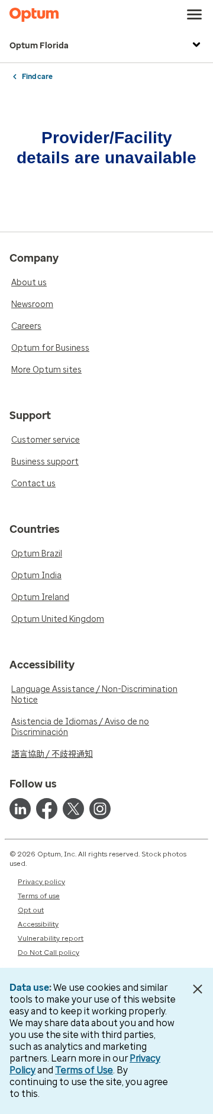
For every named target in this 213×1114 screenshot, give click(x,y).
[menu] (195, 15)
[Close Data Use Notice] (197, 989)
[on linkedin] (20, 808)
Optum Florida (39, 46)
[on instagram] (100, 808)
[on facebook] (46, 808)
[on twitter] (73, 808)
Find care (37, 76)
